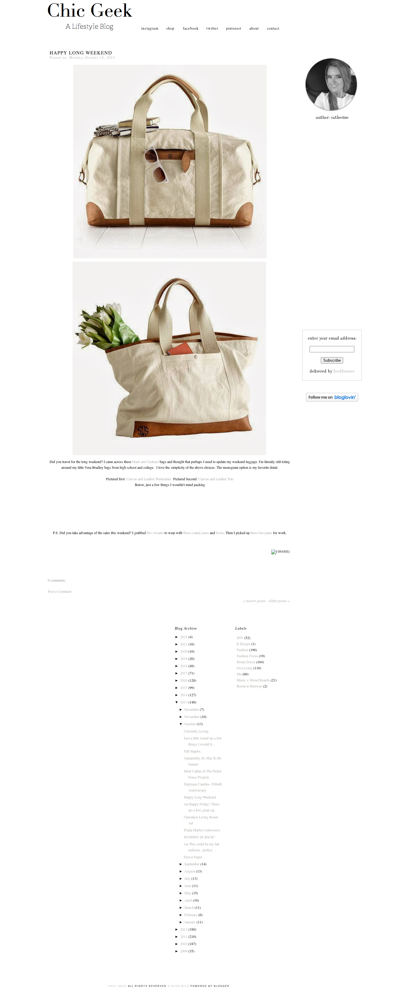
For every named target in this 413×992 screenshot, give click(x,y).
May (188, 892)
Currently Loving (196, 731)
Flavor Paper (193, 856)
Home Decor (246, 661)
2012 (184, 929)
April (188, 900)
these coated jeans (196, 532)
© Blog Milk (178, 986)
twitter (212, 28)
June (188, 885)
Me (239, 673)
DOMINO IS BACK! (199, 836)
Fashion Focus (247, 655)
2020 (184, 651)
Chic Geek (118, 986)
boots (220, 532)
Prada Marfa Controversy (202, 829)
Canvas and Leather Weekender (148, 478)
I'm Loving (244, 667)
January (190, 921)
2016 (184, 680)
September (192, 863)
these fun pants (261, 532)
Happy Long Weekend (81, 52)
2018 (184, 665)
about (254, 28)
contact (273, 28)
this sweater (155, 532)
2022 (184, 636)
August (190, 871)
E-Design (243, 643)
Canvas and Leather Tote (215, 478)
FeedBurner (344, 371)
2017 (184, 673)
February (191, 914)
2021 (184, 643)
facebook (191, 28)
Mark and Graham (145, 461)
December (192, 709)
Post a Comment (59, 591)
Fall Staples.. (193, 751)
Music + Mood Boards (253, 679)
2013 (184, 702)
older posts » (279, 601)
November (192, 716)
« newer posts (254, 601)
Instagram (149, 28)
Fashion (242, 649)
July (187, 878)
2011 (184, 936)
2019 (184, 658)
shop (171, 28)
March (189, 907)
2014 (184, 694)
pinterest (234, 28)
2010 (184, 943)
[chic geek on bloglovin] (332, 400)
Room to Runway (249, 686)
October (190, 723)
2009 (184, 950)
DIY (240, 637)
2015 (184, 687)
